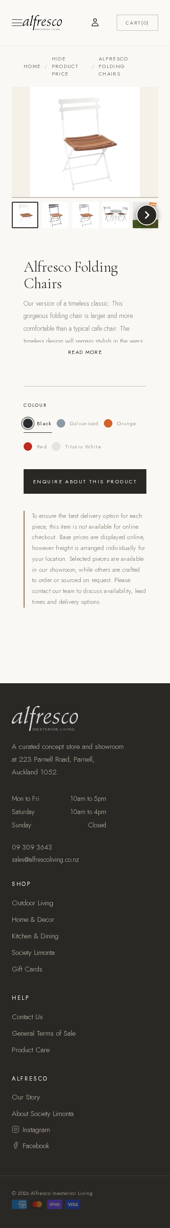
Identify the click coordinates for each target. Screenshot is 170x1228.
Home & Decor (33, 919)
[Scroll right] (146, 215)
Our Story (26, 1097)
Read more (85, 352)
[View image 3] (85, 215)
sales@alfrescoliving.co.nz (45, 859)
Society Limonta (33, 952)
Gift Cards (27, 969)
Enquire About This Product (85, 481)
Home (32, 66)
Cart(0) (137, 22)
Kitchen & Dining (35, 936)
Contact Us (27, 1017)
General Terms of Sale (44, 1033)
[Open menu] (17, 22)
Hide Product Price (65, 66)
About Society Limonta (43, 1113)
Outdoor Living (32, 903)
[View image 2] (55, 215)
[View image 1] (25, 215)
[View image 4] (115, 215)
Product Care (31, 1050)
